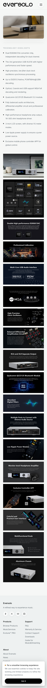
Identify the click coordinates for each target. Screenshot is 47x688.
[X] (11, 613)
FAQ (27, 626)
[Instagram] (24, 613)
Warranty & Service (33, 629)
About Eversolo (9, 654)
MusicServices (9, 629)
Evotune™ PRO (9, 633)
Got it (23, 681)
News (5, 657)
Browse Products (10, 626)
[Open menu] (41, 5)
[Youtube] (18, 613)
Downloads (29, 636)
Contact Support (32, 633)
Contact (6, 661)
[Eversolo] (18, 5)
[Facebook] (5, 613)
